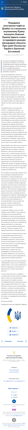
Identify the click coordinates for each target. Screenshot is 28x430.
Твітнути (14, 331)
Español (15, 397)
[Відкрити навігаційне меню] (2, 2)
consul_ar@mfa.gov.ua (19, 381)
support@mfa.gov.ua (17, 415)
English (15, 395)
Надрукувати (15, 334)
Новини (5, 19)
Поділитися (14, 327)
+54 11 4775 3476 (14, 370)
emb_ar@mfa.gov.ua (8, 381)
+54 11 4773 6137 (14, 372)
